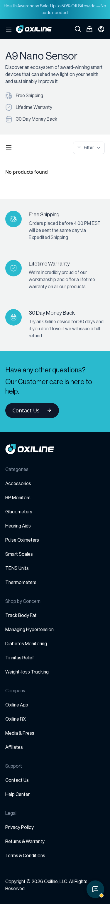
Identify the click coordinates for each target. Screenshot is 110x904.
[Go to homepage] (55, 449)
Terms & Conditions (25, 855)
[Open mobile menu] (8, 29)
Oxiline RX (15, 719)
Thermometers (20, 582)
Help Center (17, 794)
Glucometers (18, 512)
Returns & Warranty (25, 841)
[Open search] (77, 29)
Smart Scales (19, 554)
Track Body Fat (21, 615)
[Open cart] (89, 29)
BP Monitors (18, 497)
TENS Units (17, 568)
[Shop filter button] (8, 147)
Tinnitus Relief (19, 658)
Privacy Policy (19, 827)
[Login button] (101, 29)
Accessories (18, 483)
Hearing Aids (18, 526)
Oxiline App (16, 705)
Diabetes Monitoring (26, 643)
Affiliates (14, 747)
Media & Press (19, 733)
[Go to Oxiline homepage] (34, 29)
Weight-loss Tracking (27, 672)
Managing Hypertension (29, 629)
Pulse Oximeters (22, 540)
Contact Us (26, 410)
